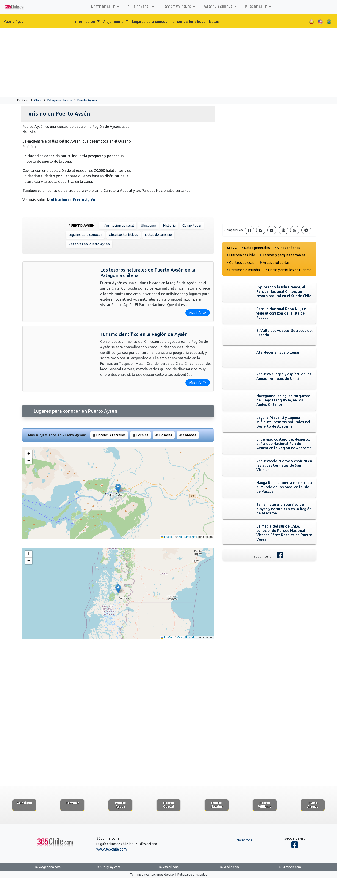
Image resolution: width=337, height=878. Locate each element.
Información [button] (85, 21)
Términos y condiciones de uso (152, 874)
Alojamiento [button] (113, 21)
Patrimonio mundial (245, 270)
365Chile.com (229, 867)
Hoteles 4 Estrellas (111, 435)
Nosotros (244, 840)
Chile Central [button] (139, 6)
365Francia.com (290, 867)
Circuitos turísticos (123, 235)
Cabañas (189, 435)
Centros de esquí (242, 262)
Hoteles (142, 435)
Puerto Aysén (14, 21)
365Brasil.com (168, 867)
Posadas (165, 435)
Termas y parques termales (283, 255)
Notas (214, 21)
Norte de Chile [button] (103, 6)
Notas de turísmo (158, 235)
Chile (37, 100)
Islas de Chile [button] (256, 6)
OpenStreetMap (187, 537)
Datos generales (257, 248)
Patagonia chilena (59, 100)
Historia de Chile (242, 255)
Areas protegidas (276, 262)
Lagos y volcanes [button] (177, 6)
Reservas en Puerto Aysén (89, 244)
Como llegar (192, 225)
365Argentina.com (47, 867)
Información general (118, 225)
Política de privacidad (192, 874)
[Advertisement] (168, 63)
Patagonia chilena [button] (218, 6)
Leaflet (168, 537)
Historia (169, 225)
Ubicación (148, 225)
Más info (195, 313)
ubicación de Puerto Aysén (73, 200)
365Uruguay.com (108, 867)
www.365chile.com (111, 849)
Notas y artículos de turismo (290, 270)
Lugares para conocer (150, 21)
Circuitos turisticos (188, 21)
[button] (118, 488)
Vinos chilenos (288, 248)
